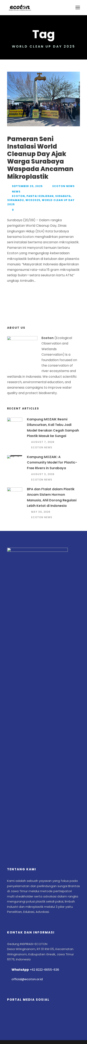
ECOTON (18, 196)
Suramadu (15, 200)
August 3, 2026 (42, 474)
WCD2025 (32, 200)
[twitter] (23, 1012)
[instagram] (46, 1012)
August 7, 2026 (42, 442)
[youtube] (34, 1012)
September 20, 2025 (27, 186)
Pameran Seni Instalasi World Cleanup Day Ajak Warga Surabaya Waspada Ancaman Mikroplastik (40, 157)
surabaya (63, 196)
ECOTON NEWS (63, 186)
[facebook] (12, 1012)
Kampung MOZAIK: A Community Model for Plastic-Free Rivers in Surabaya (52, 462)
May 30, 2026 (40, 511)
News (16, 191)
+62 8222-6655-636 (44, 969)
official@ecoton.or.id (27, 979)
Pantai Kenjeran (40, 196)
